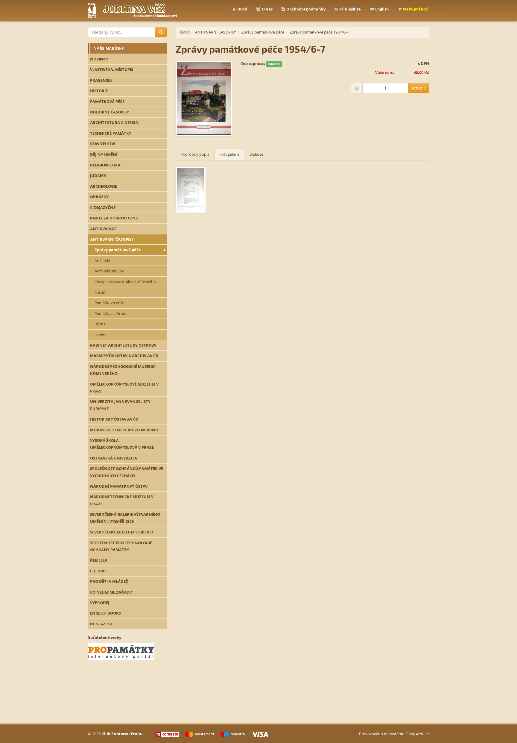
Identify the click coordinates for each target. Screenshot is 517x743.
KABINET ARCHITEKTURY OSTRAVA (123, 345)
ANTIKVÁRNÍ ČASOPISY (112, 239)
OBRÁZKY (99, 196)
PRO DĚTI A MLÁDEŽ (109, 581)
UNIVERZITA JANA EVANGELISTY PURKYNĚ (120, 405)
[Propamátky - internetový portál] (121, 650)
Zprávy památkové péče (118, 249)
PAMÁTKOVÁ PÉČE (107, 101)
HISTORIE (99, 90)
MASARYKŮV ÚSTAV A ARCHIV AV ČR (124, 355)
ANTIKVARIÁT (103, 228)
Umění (100, 334)
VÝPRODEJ (99, 602)
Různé (100, 324)
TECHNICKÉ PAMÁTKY (110, 133)
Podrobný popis (194, 154)
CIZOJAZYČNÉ (102, 207)
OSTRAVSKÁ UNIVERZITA (113, 458)
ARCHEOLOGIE (103, 186)
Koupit (418, 88)
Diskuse (256, 154)
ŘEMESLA (98, 560)
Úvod (242, 9)
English (382, 9)
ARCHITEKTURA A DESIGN (114, 122)
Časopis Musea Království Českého (125, 281)
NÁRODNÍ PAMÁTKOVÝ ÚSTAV (119, 486)
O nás (267, 9)
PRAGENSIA (101, 80)
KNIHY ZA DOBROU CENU (114, 218)
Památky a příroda (111, 313)
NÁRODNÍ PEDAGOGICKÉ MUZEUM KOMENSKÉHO (123, 370)
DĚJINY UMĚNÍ (103, 154)
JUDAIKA (98, 175)
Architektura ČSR (109, 271)
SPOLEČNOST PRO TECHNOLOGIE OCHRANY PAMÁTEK (121, 546)
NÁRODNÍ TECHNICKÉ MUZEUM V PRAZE (121, 500)
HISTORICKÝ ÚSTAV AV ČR (114, 419)
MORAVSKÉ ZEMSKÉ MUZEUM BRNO (124, 430)
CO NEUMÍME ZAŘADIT (111, 592)
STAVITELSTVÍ (102, 143)
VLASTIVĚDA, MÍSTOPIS (111, 69)
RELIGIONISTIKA (105, 165)
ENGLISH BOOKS (105, 613)
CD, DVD (98, 571)
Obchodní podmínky (306, 9)
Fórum (101, 292)
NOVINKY (99, 59)
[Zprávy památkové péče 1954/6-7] (204, 99)
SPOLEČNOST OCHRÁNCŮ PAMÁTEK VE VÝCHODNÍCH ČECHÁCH (126, 472)
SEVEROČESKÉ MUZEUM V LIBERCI (121, 532)
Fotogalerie (229, 154)
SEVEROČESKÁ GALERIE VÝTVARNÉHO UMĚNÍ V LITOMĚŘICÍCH (125, 518)
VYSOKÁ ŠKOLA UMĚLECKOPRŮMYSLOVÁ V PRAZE (122, 444)
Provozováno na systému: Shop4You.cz (394, 733)
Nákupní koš (415, 9)
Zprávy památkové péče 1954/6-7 (319, 32)
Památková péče (109, 302)
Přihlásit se (350, 9)
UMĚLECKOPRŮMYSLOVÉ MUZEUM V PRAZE (124, 387)
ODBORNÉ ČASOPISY (109, 112)
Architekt (103, 260)
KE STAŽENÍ (101, 624)
